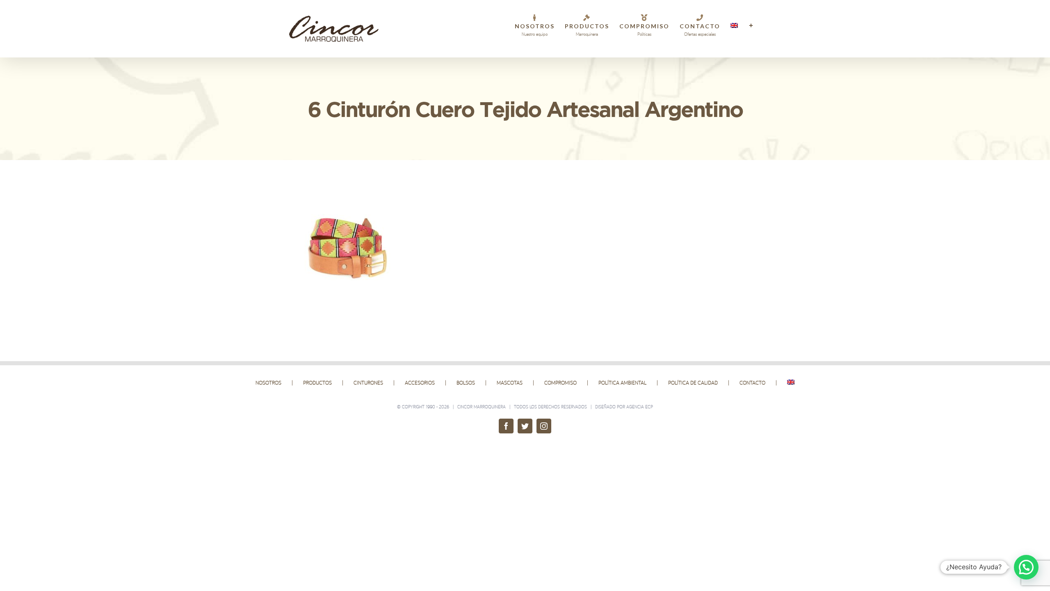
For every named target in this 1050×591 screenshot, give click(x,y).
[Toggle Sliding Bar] (751, 25)
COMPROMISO (560, 382)
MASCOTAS (510, 382)
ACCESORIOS (420, 382)
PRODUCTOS (317, 382)
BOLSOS (466, 382)
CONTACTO (752, 382)
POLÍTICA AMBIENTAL (622, 382)
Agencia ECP (639, 407)
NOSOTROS (268, 382)
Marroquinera (490, 407)
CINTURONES (368, 382)
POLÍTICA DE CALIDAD (693, 382)
